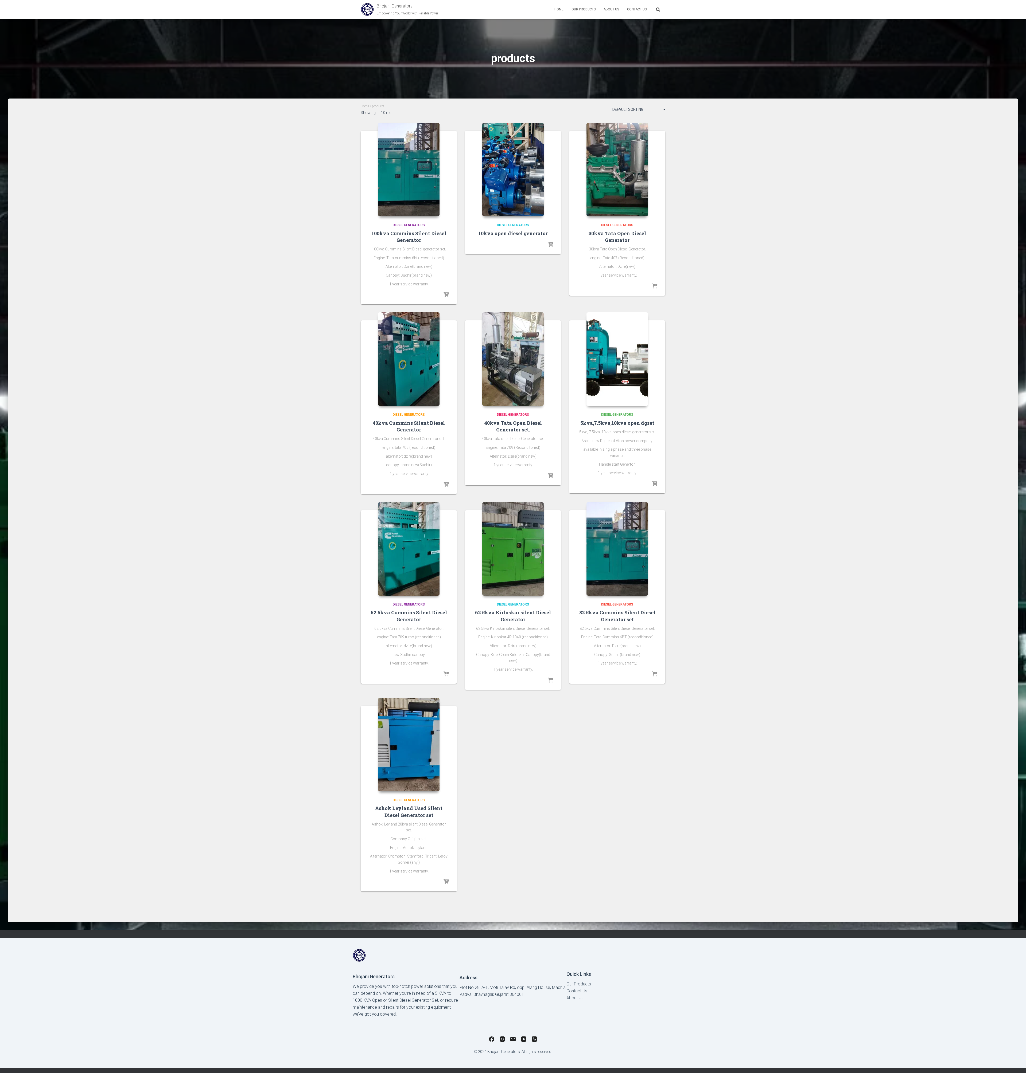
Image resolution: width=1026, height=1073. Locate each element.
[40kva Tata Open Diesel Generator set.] (513, 359)
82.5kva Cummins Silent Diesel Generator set (617, 615)
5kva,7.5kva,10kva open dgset (617, 423)
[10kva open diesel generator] (513, 169)
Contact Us (637, 9)
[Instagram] (502, 1040)
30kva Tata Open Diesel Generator (617, 236)
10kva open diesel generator (513, 233)
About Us (611, 9)
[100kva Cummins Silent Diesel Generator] (409, 169)
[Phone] (534, 1040)
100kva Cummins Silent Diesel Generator (409, 236)
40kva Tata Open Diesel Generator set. (513, 426)
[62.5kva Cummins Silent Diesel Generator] (409, 549)
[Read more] (446, 295)
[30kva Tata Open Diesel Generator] (617, 169)
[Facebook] (491, 1040)
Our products (584, 9)
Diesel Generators (409, 225)
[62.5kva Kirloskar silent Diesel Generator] (513, 549)
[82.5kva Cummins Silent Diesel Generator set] (617, 549)
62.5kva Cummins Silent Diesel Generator (409, 615)
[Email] (513, 1040)
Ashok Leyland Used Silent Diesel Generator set (408, 811)
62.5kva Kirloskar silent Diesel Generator (513, 615)
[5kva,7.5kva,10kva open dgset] (617, 359)
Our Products (578, 983)
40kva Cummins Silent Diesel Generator (409, 426)
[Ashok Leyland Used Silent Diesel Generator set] (409, 744)
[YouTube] (523, 1040)
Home (558, 9)
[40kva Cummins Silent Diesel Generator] (409, 359)
